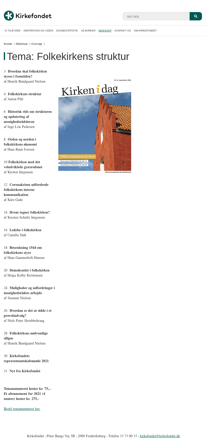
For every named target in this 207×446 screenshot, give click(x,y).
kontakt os (123, 30)
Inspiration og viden (38, 30)
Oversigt (36, 43)
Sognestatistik (67, 30)
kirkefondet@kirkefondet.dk (160, 435)
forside (8, 43)
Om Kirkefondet (145, 30)
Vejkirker (88, 30)
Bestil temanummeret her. (22, 408)
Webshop (105, 30)
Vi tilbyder (12, 30)
